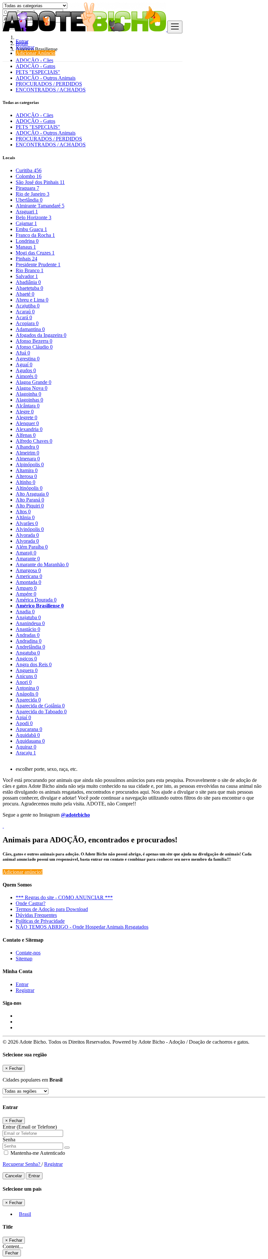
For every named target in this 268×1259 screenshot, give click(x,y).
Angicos (26, 658)
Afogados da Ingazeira (41, 335)
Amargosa (28, 570)
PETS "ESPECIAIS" (38, 72)
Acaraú (25, 311)
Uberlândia (29, 200)
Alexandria (29, 429)
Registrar (25, 47)
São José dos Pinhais (40, 182)
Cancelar (13, 1175)
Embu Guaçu (31, 229)
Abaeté (25, 294)
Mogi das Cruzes (35, 253)
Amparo (26, 588)
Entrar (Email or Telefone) (30, 1127)
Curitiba (29, 170)
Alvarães (27, 523)
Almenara (28, 458)
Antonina (27, 688)
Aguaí (24, 364)
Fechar (11, 1253)
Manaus (26, 247)
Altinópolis (29, 488)
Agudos (26, 370)
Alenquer (27, 423)
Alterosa (26, 476)
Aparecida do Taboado (41, 711)
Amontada (28, 582)
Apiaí (23, 717)
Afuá (23, 353)
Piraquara (27, 188)
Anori (24, 682)
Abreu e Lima (32, 300)
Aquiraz (26, 747)
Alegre (25, 411)
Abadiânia (28, 282)
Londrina (27, 241)
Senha (9, 1139)
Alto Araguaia (32, 494)
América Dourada (36, 600)
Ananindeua (30, 623)
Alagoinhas (29, 400)
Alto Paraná (30, 500)
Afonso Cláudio (34, 347)
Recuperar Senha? (22, 1164)
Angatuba (28, 652)
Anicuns (26, 676)
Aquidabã (28, 735)
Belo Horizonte (33, 217)
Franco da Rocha (35, 235)
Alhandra (27, 447)
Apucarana (29, 729)
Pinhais (26, 258)
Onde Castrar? (30, 903)
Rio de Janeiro (32, 194)
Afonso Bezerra (34, 341)
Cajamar (26, 223)
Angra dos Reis (34, 664)
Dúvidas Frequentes (36, 915)
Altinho (25, 482)
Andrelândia (30, 647)
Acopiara (27, 323)
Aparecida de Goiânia (40, 705)
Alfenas (26, 435)
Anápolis (27, 694)
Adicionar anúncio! (22, 872)
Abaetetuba (29, 288)
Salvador (27, 276)
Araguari (27, 211)
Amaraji (26, 552)
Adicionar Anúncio (35, 53)
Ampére (26, 594)
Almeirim (27, 453)
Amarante (28, 558)
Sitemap (24, 958)
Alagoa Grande (33, 382)
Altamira (27, 470)
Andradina (29, 641)
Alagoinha (28, 394)
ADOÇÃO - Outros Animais (45, 78)
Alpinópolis (30, 464)
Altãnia (25, 517)
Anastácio (28, 629)
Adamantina (30, 329)
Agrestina (28, 358)
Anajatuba (28, 617)
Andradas (28, 635)
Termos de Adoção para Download (52, 909)
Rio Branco (29, 270)
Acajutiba (28, 305)
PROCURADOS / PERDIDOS (49, 84)
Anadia (25, 611)
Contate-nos (28, 952)
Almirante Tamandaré (40, 205)
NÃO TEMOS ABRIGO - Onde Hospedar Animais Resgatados (82, 927)
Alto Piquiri (30, 505)
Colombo (29, 176)
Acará (24, 317)
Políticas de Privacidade (40, 921)
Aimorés (26, 376)
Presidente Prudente (38, 264)
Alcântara (28, 405)
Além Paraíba (32, 547)
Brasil (25, 1214)
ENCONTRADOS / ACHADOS (51, 89)
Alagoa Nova (31, 388)
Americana (29, 576)
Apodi (24, 723)
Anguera (27, 670)
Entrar (22, 41)
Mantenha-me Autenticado (37, 1153)
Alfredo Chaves (34, 441)
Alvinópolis (30, 529)
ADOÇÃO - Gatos (35, 66)
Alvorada (27, 535)
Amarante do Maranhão (42, 564)
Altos (23, 511)
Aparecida (28, 700)
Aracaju (26, 752)
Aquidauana (30, 741)
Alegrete (26, 417)
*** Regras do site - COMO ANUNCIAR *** (64, 897)
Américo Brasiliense (40, 605)
